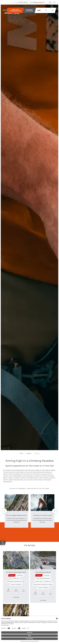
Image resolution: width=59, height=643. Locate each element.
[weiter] (54, 511)
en (55, 2)
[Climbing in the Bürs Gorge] (42, 502)
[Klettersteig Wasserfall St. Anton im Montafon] (16, 613)
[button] (29, 10)
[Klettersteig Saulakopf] (43, 560)
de (50, 2)
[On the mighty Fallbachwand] (16, 502)
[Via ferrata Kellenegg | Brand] (16, 560)
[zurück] (4, 511)
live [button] (38, 10)
